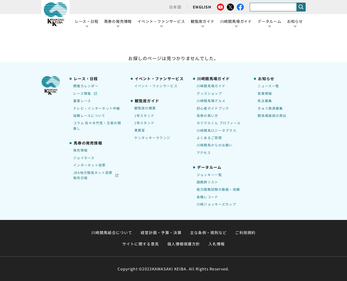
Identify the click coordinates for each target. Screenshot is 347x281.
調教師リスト (207, 182)
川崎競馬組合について (111, 232)
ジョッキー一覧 (209, 174)
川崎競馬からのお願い (215, 145)
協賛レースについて (89, 115)
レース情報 (82, 93)
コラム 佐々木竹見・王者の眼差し (97, 125)
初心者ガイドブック (213, 108)
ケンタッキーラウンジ (152, 137)
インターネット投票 (89, 165)
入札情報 (216, 244)
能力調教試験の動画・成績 (218, 189)
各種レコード (207, 196)
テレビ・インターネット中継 (96, 108)
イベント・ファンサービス (161, 21)
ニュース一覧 (268, 85)
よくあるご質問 (209, 137)
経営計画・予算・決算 (161, 232)
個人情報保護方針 (183, 244)
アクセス (204, 152)
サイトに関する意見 (140, 244)
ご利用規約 (245, 232)
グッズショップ (209, 93)
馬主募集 (265, 100)
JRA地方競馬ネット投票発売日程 (92, 175)
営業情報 (265, 93)
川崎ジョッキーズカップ (216, 204)
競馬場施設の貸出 (272, 115)
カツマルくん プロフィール (219, 122)
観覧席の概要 (145, 108)
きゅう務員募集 (270, 108)
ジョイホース (84, 157)
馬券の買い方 (207, 115)
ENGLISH (202, 7)
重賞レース (82, 100)
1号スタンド (144, 115)
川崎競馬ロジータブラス (216, 130)
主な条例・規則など (208, 232)
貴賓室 (139, 130)
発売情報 (80, 150)
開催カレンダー (85, 85)
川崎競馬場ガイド (211, 85)
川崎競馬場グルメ (211, 100)
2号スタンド (144, 122)
